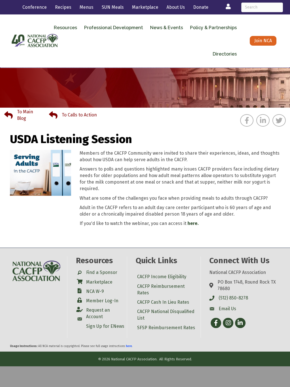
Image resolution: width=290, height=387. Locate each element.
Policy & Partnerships (213, 27)
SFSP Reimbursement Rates (166, 327)
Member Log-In (102, 300)
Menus (86, 7)
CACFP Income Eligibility (161, 276)
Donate (200, 7)
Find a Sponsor (101, 272)
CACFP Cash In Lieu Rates (163, 302)
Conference (34, 7)
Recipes (63, 7)
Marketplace (145, 7)
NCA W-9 (95, 291)
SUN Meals (113, 7)
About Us (176, 7)
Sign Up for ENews (105, 326)
